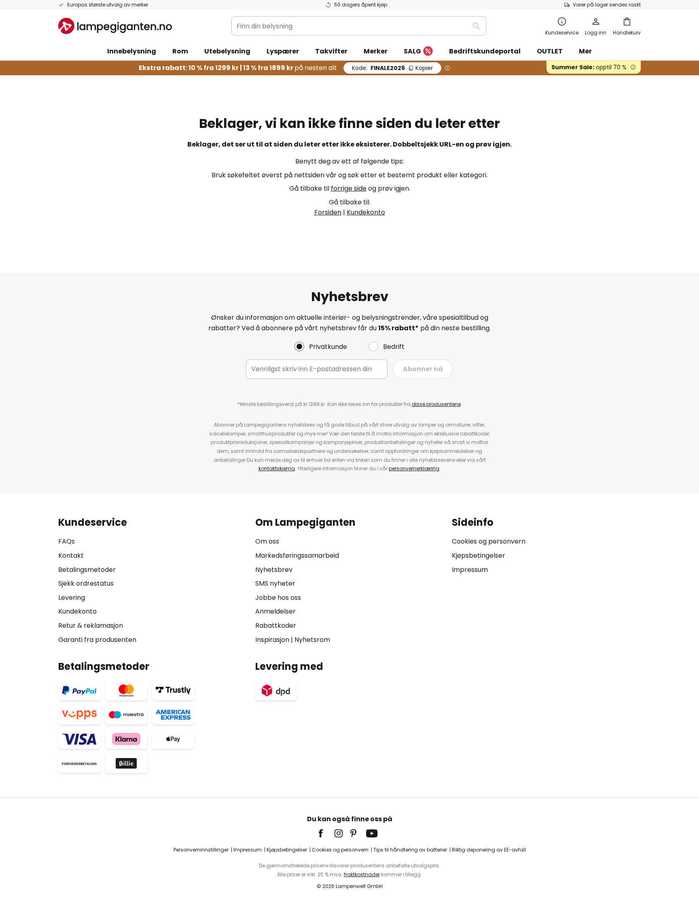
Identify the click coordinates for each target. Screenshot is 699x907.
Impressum (470, 569)
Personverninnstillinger (201, 849)
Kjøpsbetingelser (478, 555)
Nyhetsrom (312, 639)
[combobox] (359, 26)
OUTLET (550, 51)
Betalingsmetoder (87, 569)
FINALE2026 (392, 68)
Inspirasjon (272, 639)
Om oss (267, 541)
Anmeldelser (275, 611)
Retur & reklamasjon (90, 625)
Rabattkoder (275, 625)
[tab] (152, 581)
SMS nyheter (275, 583)
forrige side (348, 188)
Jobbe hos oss (278, 597)
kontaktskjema (276, 468)
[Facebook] (326, 833)
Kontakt (71, 555)
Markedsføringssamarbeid (297, 555)
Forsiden (327, 212)
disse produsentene (436, 404)
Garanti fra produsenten (97, 639)
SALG (412, 51)
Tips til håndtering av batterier (410, 849)
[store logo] (115, 26)
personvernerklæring (414, 468)
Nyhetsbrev (273, 569)
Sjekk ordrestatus (86, 583)
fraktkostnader (362, 874)
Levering (71, 597)
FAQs (66, 541)
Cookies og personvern (488, 541)
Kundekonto (366, 212)
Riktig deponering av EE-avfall (489, 849)
